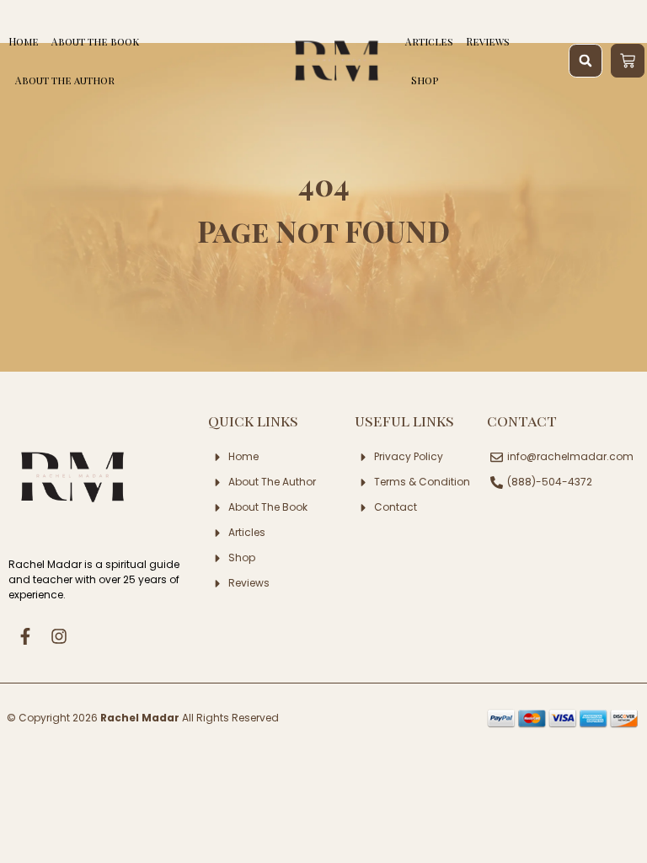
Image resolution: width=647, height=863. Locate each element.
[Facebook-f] (25, 636)
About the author (65, 80)
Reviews (488, 41)
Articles (429, 41)
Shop (425, 80)
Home (23, 41)
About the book (95, 41)
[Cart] (627, 61)
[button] (585, 61)
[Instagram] (59, 636)
